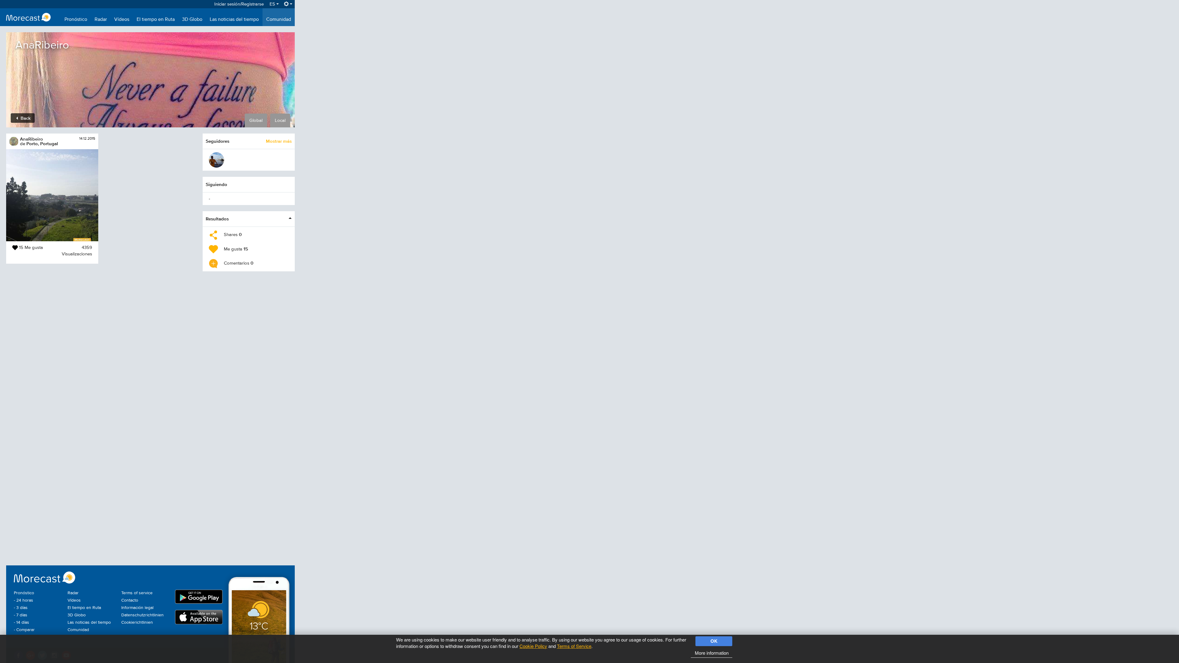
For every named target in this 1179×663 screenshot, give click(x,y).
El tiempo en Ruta (156, 19)
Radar (101, 19)
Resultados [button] (217, 218)
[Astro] (216, 160)
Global (256, 120)
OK (714, 641)
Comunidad (278, 19)
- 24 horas (23, 600)
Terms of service (137, 593)
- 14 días (21, 622)
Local (280, 120)
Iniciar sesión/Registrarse (239, 4)
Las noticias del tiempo (234, 19)
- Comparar (24, 630)
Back (25, 118)
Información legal (137, 608)
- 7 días (20, 615)
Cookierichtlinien (137, 622)
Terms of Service (574, 646)
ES (273, 4)
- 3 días (21, 608)
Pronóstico (75, 19)
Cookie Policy (533, 646)
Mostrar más (279, 141)
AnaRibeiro (31, 139)
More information (712, 652)
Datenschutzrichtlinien (142, 615)
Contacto (129, 600)
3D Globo (192, 19)
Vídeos (121, 19)
